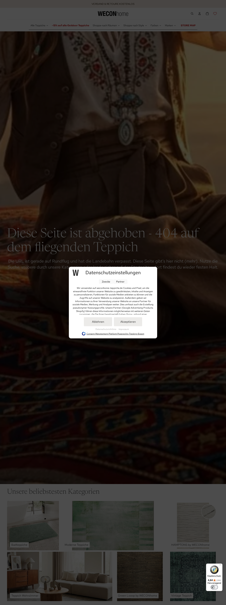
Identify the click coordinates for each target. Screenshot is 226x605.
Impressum (124, 329)
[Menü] (220, 566)
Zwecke (106, 281)
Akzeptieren (128, 322)
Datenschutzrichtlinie (106, 329)
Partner (120, 281)
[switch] (214, 587)
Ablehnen (98, 322)
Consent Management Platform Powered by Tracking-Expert (115, 333)
